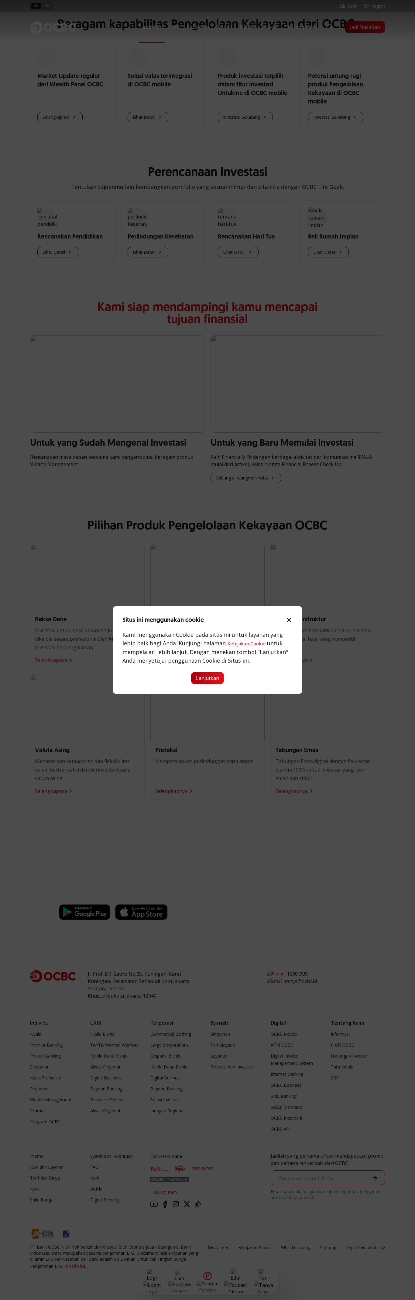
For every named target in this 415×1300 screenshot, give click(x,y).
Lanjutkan (207, 678)
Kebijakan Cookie (246, 643)
